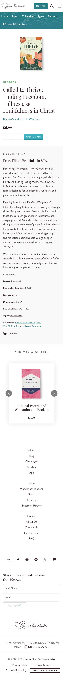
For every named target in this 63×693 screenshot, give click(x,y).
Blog (31, 456)
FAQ (31, 538)
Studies (31, 467)
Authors (52, 16)
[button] (58, 6)
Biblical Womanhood (25, 322)
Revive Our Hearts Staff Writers (21, 119)
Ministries (40, 659)
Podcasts (32, 450)
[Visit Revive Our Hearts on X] (45, 559)
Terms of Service (42, 665)
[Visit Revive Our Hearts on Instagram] (9, 559)
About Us (31, 521)
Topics (15, 16)
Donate (41, 6)
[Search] (4, 23)
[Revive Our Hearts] (14, 6)
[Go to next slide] (54, 393)
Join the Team (31, 533)
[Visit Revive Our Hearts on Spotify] (36, 559)
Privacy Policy (19, 665)
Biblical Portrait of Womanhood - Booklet (31, 408)
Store (31, 483)
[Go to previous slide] (9, 393)
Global (31, 494)
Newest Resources (33, 326)
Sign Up (12, 606)
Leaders (31, 500)
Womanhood (16, 315)
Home (5, 16)
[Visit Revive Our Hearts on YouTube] (27, 559)
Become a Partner (31, 505)
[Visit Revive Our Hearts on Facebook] (18, 559)
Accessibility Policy (16, 670)
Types (41, 16)
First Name (11, 588)
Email (8, 597)
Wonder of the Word (31, 489)
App (31, 472)
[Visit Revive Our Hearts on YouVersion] (54, 559)
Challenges (31, 461)
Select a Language (44, 670)
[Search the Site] (52, 6)
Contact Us (31, 527)
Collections (28, 16)
